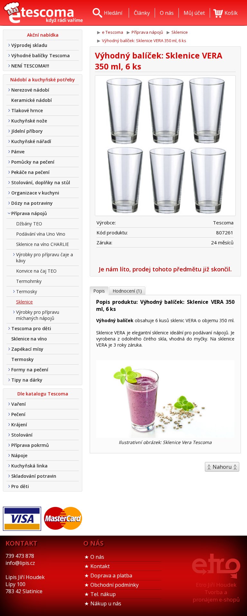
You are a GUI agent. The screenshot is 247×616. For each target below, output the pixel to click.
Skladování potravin (33, 476)
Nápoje (19, 455)
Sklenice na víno (29, 339)
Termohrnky (28, 281)
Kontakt (100, 566)
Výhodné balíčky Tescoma (40, 55)
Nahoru (222, 466)
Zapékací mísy (27, 349)
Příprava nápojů (29, 213)
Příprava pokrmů (30, 445)
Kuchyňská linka (29, 466)
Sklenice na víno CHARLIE (42, 244)
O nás (97, 556)
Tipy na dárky (26, 380)
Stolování (21, 435)
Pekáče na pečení (30, 172)
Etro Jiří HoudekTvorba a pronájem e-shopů (216, 592)
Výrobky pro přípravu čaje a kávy (44, 257)
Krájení (19, 424)
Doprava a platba (111, 575)
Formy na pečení (29, 370)
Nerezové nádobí (30, 90)
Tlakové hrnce (27, 110)
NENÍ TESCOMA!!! (30, 66)
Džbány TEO (29, 224)
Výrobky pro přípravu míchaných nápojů (37, 315)
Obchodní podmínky (114, 584)
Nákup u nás (105, 603)
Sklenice (24, 302)
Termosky (26, 291)
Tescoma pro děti (31, 328)
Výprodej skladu (29, 45)
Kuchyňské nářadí (31, 141)
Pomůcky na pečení (32, 162)
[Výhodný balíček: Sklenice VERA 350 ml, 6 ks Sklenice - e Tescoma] (43, 13)
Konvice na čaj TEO (36, 271)
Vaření (18, 404)
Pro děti (20, 486)
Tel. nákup (103, 594)
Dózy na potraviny (32, 203)
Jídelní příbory (27, 131)
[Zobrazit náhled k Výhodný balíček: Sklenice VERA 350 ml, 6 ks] (165, 146)
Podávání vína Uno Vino (40, 234)
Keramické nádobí (31, 100)
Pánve (17, 152)
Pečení (18, 414)
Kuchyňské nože (29, 121)
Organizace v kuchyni (35, 193)
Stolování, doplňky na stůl (40, 182)
